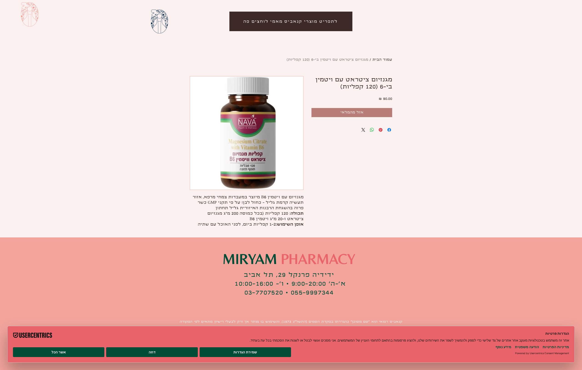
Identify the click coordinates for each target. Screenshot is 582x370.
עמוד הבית (382, 60)
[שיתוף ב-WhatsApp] (372, 130)
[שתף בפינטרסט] (380, 130)
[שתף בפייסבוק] (389, 130)
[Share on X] (363, 130)
